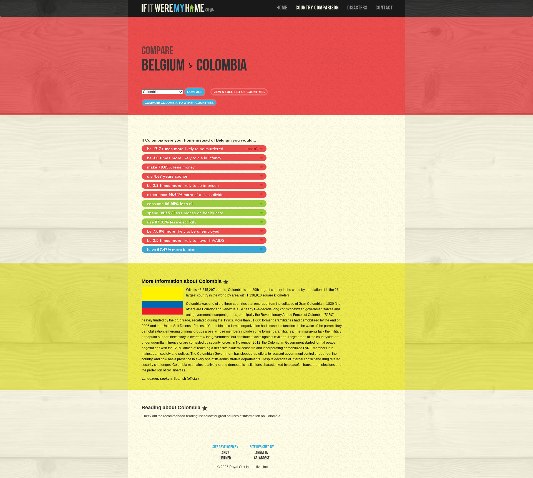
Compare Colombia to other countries (179, 102)
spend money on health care (185, 213)
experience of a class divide (185, 194)
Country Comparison (317, 8)
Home (281, 8)
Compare (194, 92)
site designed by (262, 453)
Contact (384, 8)
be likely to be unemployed (183, 231)
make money (171, 167)
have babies (171, 249)
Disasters (357, 8)
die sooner (167, 176)
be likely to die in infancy (184, 158)
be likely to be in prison (183, 185)
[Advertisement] (268, 30)
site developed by (225, 453)
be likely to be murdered (185, 149)
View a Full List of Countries (239, 92)
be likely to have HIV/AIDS (185, 240)
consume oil (170, 204)
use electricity (171, 222)
